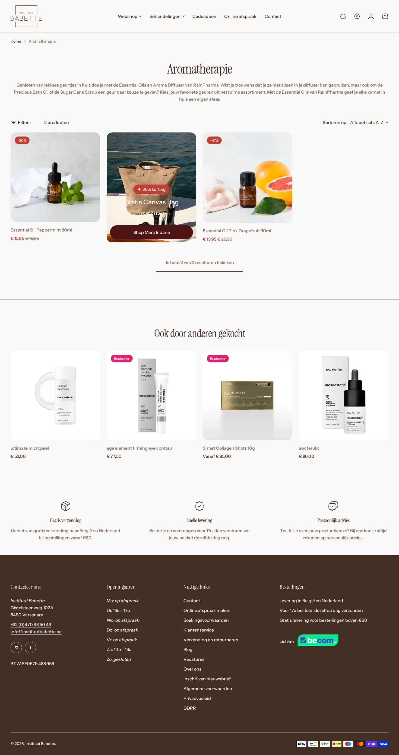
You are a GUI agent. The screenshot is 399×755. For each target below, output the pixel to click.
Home (16, 41)
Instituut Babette (40, 743)
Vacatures (193, 659)
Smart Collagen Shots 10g (229, 448)
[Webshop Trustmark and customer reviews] (328, 641)
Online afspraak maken (206, 610)
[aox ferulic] (343, 395)
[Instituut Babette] (26, 16)
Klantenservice (198, 630)
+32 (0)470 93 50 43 (31, 624)
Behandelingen (165, 16)
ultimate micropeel (30, 448)
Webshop (127, 16)
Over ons (192, 669)
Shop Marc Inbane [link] (151, 232)
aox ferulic (309, 448)
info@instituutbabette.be (36, 631)
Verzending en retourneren (210, 639)
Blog (187, 649)
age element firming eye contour (139, 448)
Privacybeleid (197, 698)
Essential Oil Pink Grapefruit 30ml (237, 230)
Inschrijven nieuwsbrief (207, 678)
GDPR (189, 708)
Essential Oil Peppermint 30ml (41, 230)
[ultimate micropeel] (55, 395)
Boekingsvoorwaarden (206, 620)
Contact (191, 600)
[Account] (371, 16)
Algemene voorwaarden (207, 688)
